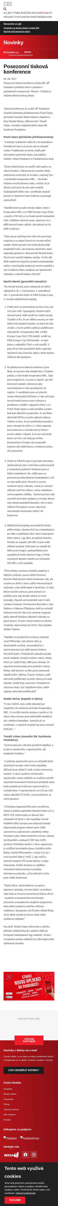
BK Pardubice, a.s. (11, 52)
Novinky (27, 52)
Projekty (10, 17)
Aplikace (33, 13)
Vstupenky (23, 17)
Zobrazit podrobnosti (25, 1193)
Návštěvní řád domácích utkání (17, 32)
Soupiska (8, 1089)
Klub (7, 13)
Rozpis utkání (10, 1094)
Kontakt (7, 1120)
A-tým (13, 13)
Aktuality (45, 13)
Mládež (22, 13)
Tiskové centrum (11, 1109)
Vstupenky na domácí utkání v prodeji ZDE (21, 28)
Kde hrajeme (10, 1114)
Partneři (37, 17)
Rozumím (15, 1200)
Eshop (47, 17)
